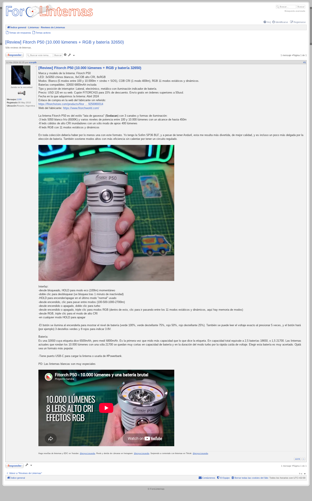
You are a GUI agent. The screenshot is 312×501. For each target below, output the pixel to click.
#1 (304, 62)
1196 (19, 99)
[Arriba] (303, 459)
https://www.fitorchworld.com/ (81, 108)
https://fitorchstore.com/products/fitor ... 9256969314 (70, 104)
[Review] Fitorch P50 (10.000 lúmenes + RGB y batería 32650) (64, 42)
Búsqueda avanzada (295, 11)
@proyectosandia (87, 453)
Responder (11, 54)
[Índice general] (49, 18)
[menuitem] (267, 22)
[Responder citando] (297, 459)
